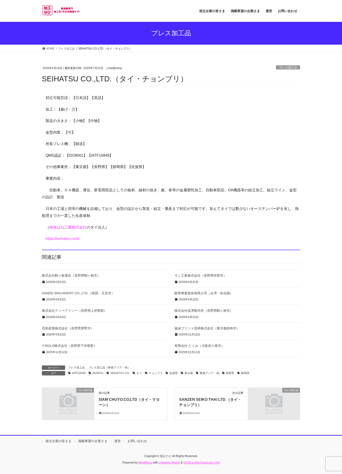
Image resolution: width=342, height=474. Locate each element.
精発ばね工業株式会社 (68, 227)
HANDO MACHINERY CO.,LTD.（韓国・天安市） (78, 293)
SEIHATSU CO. (120, 373)
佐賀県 (173, 373)
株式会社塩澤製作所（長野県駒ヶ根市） (203, 310)
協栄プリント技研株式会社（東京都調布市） (207, 328)
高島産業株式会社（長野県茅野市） (68, 328)
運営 (117, 441)
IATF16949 (79, 373)
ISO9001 (98, 373)
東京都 (188, 373)
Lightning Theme (169, 462)
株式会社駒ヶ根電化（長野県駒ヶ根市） (71, 275)
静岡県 (245, 373)
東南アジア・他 (209, 373)
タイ (139, 373)
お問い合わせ (137, 441)
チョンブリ (156, 373)
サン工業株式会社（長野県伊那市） (200, 275)
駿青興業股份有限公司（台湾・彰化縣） (203, 293)
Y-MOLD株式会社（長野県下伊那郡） (69, 346)
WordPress (145, 462)
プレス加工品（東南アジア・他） (109, 367)
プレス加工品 (288, 67)
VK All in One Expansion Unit (201, 462)
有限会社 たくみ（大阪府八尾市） (199, 346)
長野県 (230, 373)
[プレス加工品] (68, 404)
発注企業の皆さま (58, 441)
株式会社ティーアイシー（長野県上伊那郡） (74, 310)
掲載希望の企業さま (92, 441)
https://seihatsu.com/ (62, 239)
